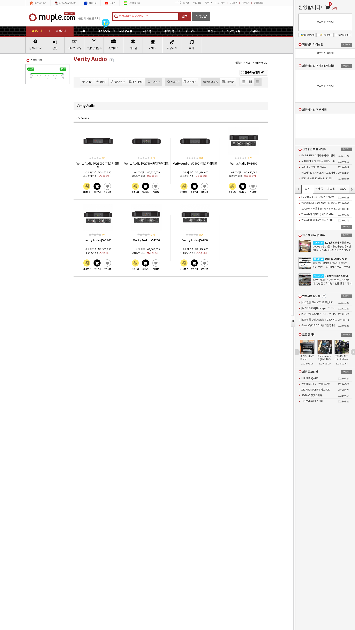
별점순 (103, 82)
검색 (185, 16)
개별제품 (229, 82)
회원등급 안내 (308, 35)
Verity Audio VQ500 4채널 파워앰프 (195, 163)
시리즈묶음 (212, 82)
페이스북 (93, 3)
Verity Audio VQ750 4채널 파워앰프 (146, 163)
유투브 (112, 3)
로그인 (186, 2)
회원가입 (197, 2)
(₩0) (334, 8)
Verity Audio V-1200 (146, 240)
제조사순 (175, 82)
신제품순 (155, 82)
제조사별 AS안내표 (67, 3)
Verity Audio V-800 (194, 240)
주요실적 (233, 2)
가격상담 (201, 16)
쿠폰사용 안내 (342, 35)
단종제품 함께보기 (255, 72)
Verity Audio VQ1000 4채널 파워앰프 (98, 165)
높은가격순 (119, 82)
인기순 (89, 82)
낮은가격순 (138, 82)
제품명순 (191, 82)
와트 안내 (326, 35)
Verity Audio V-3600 (243, 163)
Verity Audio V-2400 (98, 240)
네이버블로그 (134, 3)
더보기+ (346, 44)
